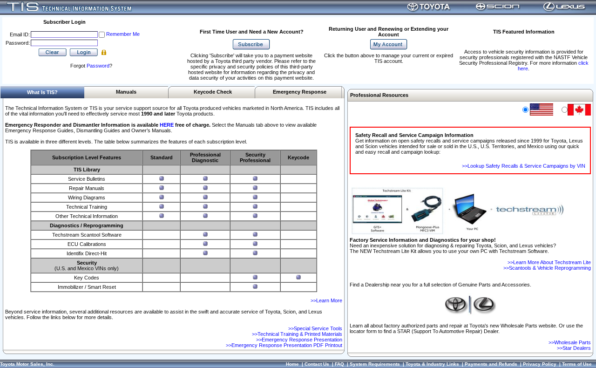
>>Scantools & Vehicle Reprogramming (547, 268)
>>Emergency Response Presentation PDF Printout (284, 345)
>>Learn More (326, 300)
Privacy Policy (539, 364)
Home (292, 364)
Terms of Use (577, 364)
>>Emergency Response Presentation (299, 339)
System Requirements (375, 364)
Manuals (126, 92)
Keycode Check (213, 92)
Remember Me (123, 34)
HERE (167, 125)
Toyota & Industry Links (432, 364)
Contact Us (317, 364)
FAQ (339, 364)
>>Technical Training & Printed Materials (297, 334)
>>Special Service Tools (315, 328)
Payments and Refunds (491, 364)
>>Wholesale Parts (570, 342)
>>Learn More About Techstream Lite (549, 262)
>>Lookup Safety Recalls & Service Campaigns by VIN (523, 166)
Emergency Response (299, 92)
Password (98, 65)
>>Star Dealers (574, 348)
